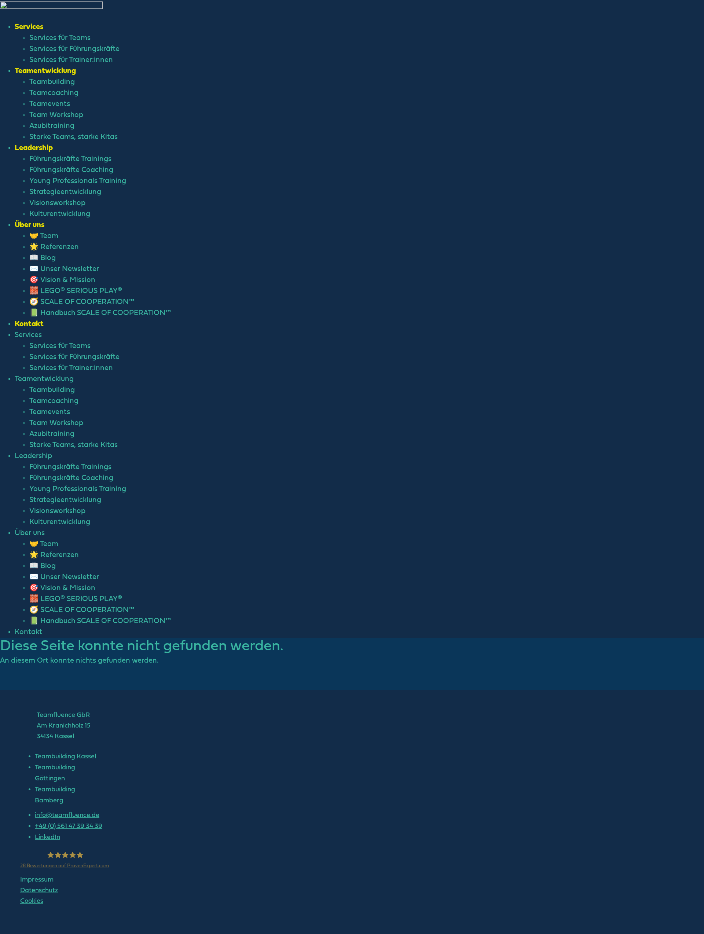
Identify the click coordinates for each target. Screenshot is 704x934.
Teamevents (49, 104)
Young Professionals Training (77, 181)
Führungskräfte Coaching (71, 170)
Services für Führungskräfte (74, 49)
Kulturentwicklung (59, 214)
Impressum (37, 879)
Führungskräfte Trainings (70, 159)
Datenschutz (39, 890)
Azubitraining (51, 126)
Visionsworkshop (57, 203)
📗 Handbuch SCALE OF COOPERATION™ (100, 313)
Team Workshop (56, 115)
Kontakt (29, 324)
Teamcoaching (53, 93)
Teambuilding (52, 82)
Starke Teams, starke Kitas (73, 137)
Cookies (31, 901)
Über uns (29, 225)
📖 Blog (42, 258)
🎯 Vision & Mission (62, 280)
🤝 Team (43, 236)
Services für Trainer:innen (71, 60)
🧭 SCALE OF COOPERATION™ (81, 302)
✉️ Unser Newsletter (64, 269)
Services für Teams (60, 38)
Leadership (34, 148)
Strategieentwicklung (65, 192)
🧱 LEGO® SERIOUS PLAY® (75, 291)
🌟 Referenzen (54, 247)
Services (29, 27)
